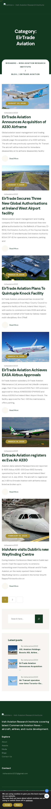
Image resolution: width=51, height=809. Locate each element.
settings (29, 800)
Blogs (4, 753)
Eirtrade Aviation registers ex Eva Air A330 (24, 458)
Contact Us (7, 756)
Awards (5, 745)
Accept (7, 805)
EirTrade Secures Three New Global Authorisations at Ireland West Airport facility (24, 206)
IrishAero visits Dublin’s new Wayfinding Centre (25, 552)
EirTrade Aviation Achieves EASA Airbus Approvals (24, 372)
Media (4, 749)
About (4, 742)
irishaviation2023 (11, 113)
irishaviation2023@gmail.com (15, 773)
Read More (14, 158)
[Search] (39, 619)
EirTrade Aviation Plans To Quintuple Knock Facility (23, 291)
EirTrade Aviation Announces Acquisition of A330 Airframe (24, 122)
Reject (18, 805)
